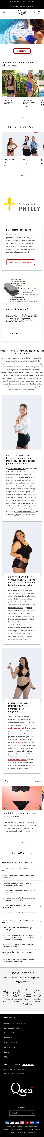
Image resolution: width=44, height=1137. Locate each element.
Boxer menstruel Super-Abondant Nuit (29, 160)
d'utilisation (10, 489)
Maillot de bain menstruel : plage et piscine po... (21, 814)
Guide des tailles (9, 1033)
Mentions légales (30, 1132)
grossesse (13, 619)
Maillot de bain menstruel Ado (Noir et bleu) (29, 102)
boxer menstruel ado (24, 503)
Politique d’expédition (17, 1132)
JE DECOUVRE (22, 51)
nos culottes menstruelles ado (24, 512)
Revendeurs (8, 1038)
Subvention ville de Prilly (12, 1028)
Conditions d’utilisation (33, 1129)
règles (16, 514)
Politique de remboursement (17, 1129)
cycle (25, 616)
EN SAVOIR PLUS (16, 333)
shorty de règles (23, 477)
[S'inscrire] (32, 1113)
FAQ (5, 1057)
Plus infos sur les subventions (20, 262)
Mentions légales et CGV (12, 1042)
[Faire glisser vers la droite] (26, 117)
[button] (4, 12)
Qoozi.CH (14, 1126)
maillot (18, 728)
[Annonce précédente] (4, 6)
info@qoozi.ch (28, 1065)
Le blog (6, 1052)
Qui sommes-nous (10, 1047)
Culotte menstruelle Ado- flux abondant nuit (10, 161)
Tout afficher (38, 781)
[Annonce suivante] (40, 6)
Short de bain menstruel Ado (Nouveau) (8, 102)
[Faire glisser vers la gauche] (17, 117)
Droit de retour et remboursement (15, 1023)
